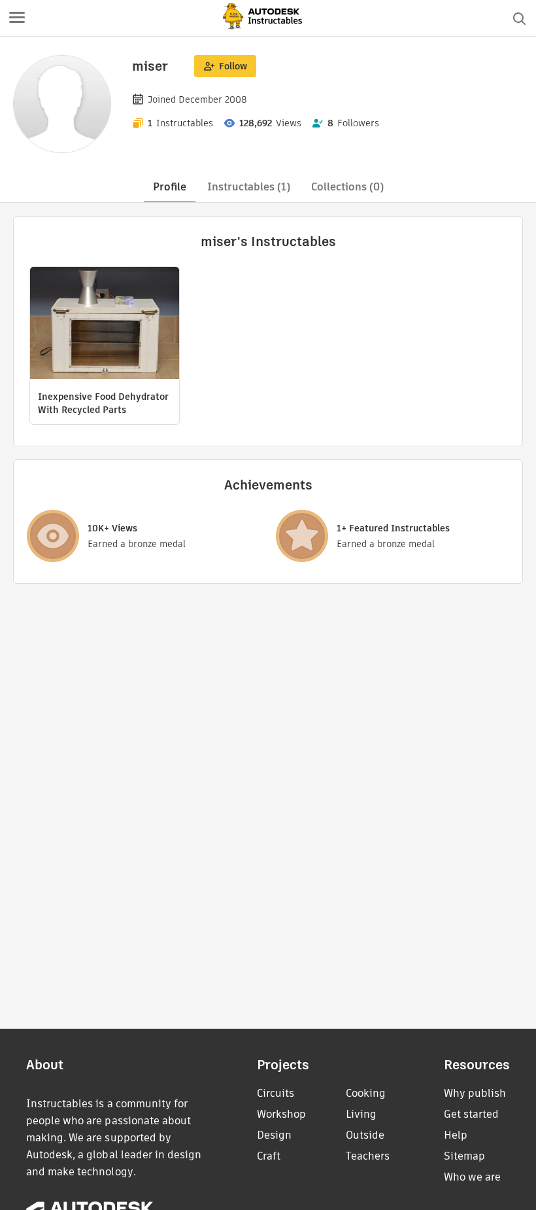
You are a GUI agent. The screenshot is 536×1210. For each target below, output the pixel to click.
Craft (268, 1156)
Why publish (475, 1093)
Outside (365, 1135)
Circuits (275, 1093)
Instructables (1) (248, 186)
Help (455, 1135)
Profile (169, 186)
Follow (233, 66)
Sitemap (464, 1156)
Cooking (366, 1093)
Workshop (281, 1114)
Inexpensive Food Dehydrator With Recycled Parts (103, 403)
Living (361, 1114)
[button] (17, 18)
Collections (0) (347, 186)
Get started (471, 1114)
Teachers (368, 1156)
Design (274, 1135)
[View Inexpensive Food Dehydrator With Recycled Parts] (104, 324)
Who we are (472, 1176)
